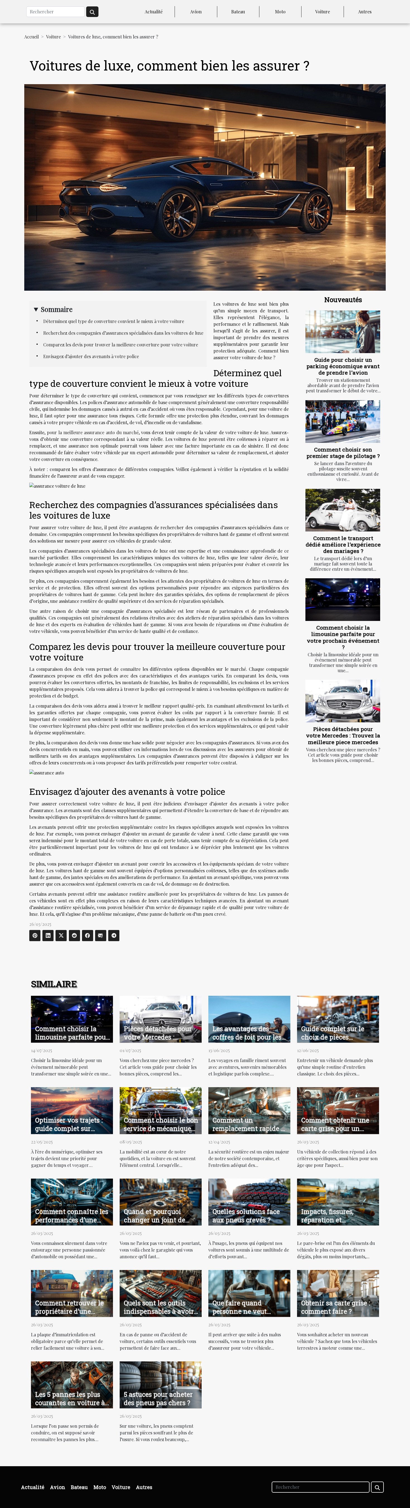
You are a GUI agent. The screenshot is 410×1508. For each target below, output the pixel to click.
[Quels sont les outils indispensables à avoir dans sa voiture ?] (161, 1293)
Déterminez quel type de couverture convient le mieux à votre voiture (113, 321)
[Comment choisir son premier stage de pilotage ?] (342, 421)
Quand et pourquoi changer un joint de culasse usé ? (154, 1219)
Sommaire (57, 309)
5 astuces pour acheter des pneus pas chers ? (158, 1398)
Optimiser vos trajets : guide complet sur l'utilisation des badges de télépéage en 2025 (71, 1132)
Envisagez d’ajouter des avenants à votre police (91, 356)
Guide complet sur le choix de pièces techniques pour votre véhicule (335, 1041)
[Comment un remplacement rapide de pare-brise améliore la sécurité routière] (249, 1110)
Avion (196, 11)
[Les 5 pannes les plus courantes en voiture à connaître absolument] (72, 1384)
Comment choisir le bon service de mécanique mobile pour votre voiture (161, 1132)
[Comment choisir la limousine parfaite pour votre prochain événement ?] (342, 599)
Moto (280, 11)
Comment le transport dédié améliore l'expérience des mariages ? (343, 544)
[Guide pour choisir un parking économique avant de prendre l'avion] (342, 331)
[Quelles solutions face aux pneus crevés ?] (249, 1201)
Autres (365, 11)
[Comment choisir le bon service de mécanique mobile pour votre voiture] (161, 1110)
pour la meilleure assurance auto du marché (93, 432)
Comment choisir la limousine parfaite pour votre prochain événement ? (343, 637)
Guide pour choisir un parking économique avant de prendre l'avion (343, 366)
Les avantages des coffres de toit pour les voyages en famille (247, 1037)
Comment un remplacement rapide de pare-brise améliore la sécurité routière (250, 1132)
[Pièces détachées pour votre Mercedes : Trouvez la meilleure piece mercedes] (342, 701)
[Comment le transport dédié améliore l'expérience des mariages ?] (342, 510)
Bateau (238, 11)
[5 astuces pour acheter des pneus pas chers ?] (161, 1384)
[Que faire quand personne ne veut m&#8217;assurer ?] (249, 1293)
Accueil (31, 37)
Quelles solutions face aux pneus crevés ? (246, 1215)
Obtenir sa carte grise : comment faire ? (335, 1307)
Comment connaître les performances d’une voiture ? (71, 1219)
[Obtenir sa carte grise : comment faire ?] (338, 1293)
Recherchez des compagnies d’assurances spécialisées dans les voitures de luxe (123, 333)
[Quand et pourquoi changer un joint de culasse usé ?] (161, 1201)
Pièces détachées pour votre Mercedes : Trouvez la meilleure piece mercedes (343, 735)
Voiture (322, 11)
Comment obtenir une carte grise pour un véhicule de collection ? (337, 1128)
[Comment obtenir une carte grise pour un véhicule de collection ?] (338, 1110)
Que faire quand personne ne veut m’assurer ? (240, 1311)
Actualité (154, 11)
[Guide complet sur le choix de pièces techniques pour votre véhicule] (338, 1018)
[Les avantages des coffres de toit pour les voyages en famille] (249, 1018)
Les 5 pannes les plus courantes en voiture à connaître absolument (70, 1402)
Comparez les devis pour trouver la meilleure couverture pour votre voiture (120, 345)
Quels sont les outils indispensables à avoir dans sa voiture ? (159, 1311)
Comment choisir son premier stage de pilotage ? (343, 452)
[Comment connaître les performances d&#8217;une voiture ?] (72, 1201)
